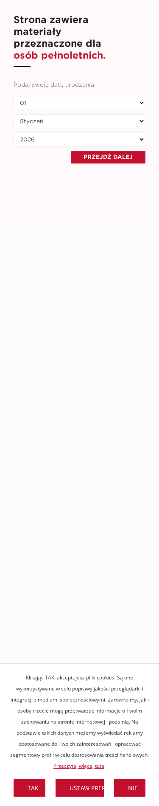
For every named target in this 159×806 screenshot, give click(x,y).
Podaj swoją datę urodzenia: (54, 85)
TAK (33, 788)
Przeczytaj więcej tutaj (79, 765)
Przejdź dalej (108, 157)
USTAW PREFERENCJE (87, 788)
